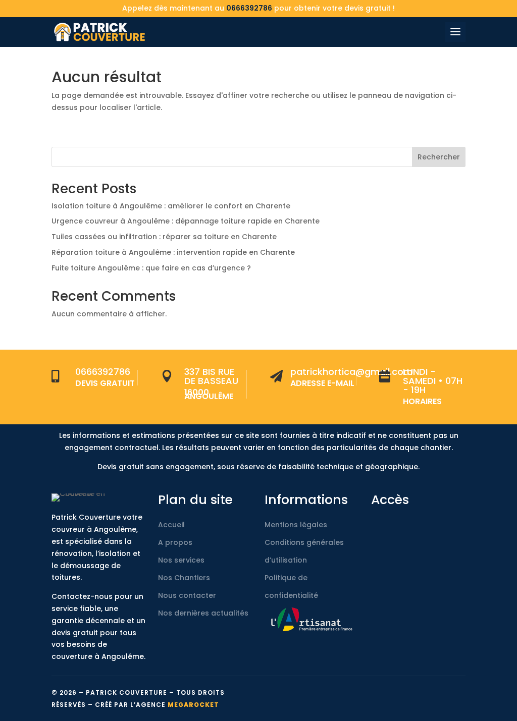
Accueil (171, 525)
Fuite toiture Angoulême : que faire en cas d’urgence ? (151, 268)
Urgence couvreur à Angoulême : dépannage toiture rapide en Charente (185, 221)
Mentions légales (296, 525)
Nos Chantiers (184, 578)
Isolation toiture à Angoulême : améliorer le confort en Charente (170, 206)
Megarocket (193, 704)
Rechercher (439, 157)
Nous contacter (187, 595)
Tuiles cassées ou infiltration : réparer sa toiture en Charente (164, 237)
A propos (175, 542)
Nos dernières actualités (203, 613)
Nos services (181, 560)
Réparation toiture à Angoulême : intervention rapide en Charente (173, 252)
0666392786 (249, 8)
